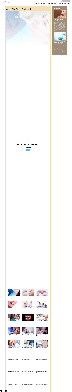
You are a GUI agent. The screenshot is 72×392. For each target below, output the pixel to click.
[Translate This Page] (6, 391)
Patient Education (53, 3)
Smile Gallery (59, 3)
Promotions (64, 3)
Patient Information (43, 3)
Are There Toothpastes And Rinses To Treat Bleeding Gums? (59, 42)
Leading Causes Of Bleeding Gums (58, 20)
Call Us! (66, 1)
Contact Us (68, 3)
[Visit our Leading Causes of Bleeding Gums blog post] (60, 18)
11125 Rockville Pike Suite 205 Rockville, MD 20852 (52, 1)
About (39, 3)
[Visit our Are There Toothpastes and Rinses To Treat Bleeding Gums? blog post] (60, 40)
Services (49, 3)
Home (36, 3)
